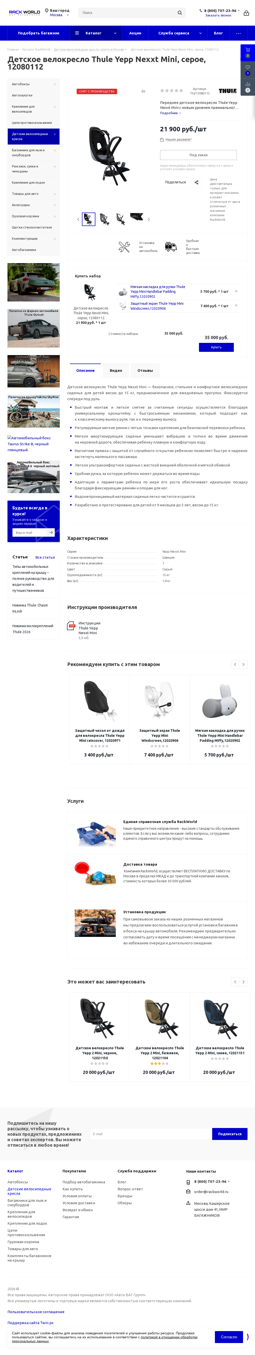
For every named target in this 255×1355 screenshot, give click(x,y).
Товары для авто (22, 1249)
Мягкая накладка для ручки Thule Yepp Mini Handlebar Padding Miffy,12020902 (157, 292)
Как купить (73, 1189)
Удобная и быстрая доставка (193, 246)
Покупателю (74, 1171)
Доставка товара (140, 864)
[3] (172, 91)
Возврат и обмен (78, 1210)
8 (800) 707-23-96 (220, 10)
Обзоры (125, 1203)
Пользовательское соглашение (35, 1312)
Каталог (15, 1171)
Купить (216, 347)
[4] (176, 91)
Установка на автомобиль (148, 246)
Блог (122, 1182)
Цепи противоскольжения (26, 1232)
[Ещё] (239, 33)
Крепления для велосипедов (21, 1214)
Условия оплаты (77, 1196)
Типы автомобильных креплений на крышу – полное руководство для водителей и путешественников (33, 579)
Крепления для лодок (27, 1223)
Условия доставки (79, 1203)
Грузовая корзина (23, 1242)
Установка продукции (144, 912)
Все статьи (45, 557)
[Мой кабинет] (246, 13)
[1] (162, 91)
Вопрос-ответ (130, 1189)
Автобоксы (17, 1182)
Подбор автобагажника (84, 1182)
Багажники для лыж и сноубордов (27, 1202)
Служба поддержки (137, 1171)
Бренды (125, 1196)
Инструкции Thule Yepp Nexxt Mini (89, 628)
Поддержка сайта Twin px (30, 1323)
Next (148, 219)
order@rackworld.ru (211, 1192)
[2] (167, 91)
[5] (181, 91)
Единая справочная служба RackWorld (160, 822)
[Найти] (180, 13)
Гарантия (71, 1217)
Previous (78, 219)
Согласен (229, 1337)
